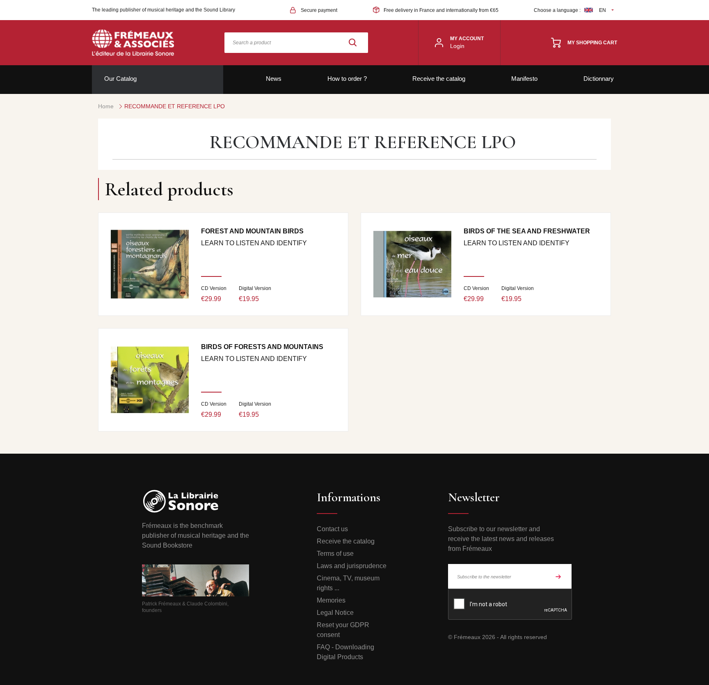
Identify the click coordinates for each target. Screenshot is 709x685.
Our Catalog (120, 78)
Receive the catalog (438, 78)
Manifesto (524, 78)
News (273, 78)
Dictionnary (598, 78)
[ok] (558, 576)
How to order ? (347, 78)
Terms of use (335, 553)
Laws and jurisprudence (352, 565)
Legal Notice (335, 612)
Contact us (332, 528)
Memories (331, 600)
